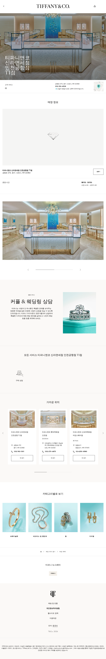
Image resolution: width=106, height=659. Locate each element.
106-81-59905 (79, 646)
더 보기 (22, 458)
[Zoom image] (53, 230)
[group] (53, 312)
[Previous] (28, 269)
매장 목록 (63, 551)
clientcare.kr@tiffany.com (63, 648)
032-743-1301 (19, 451)
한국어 (55, 626)
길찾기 (98, 171)
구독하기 (53, 573)
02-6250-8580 (81, 451)
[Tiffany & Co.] (53, 594)
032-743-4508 (60, 86)
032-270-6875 (50, 451)
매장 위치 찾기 (50, 551)
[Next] (80, 269)
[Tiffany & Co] (53, 6)
